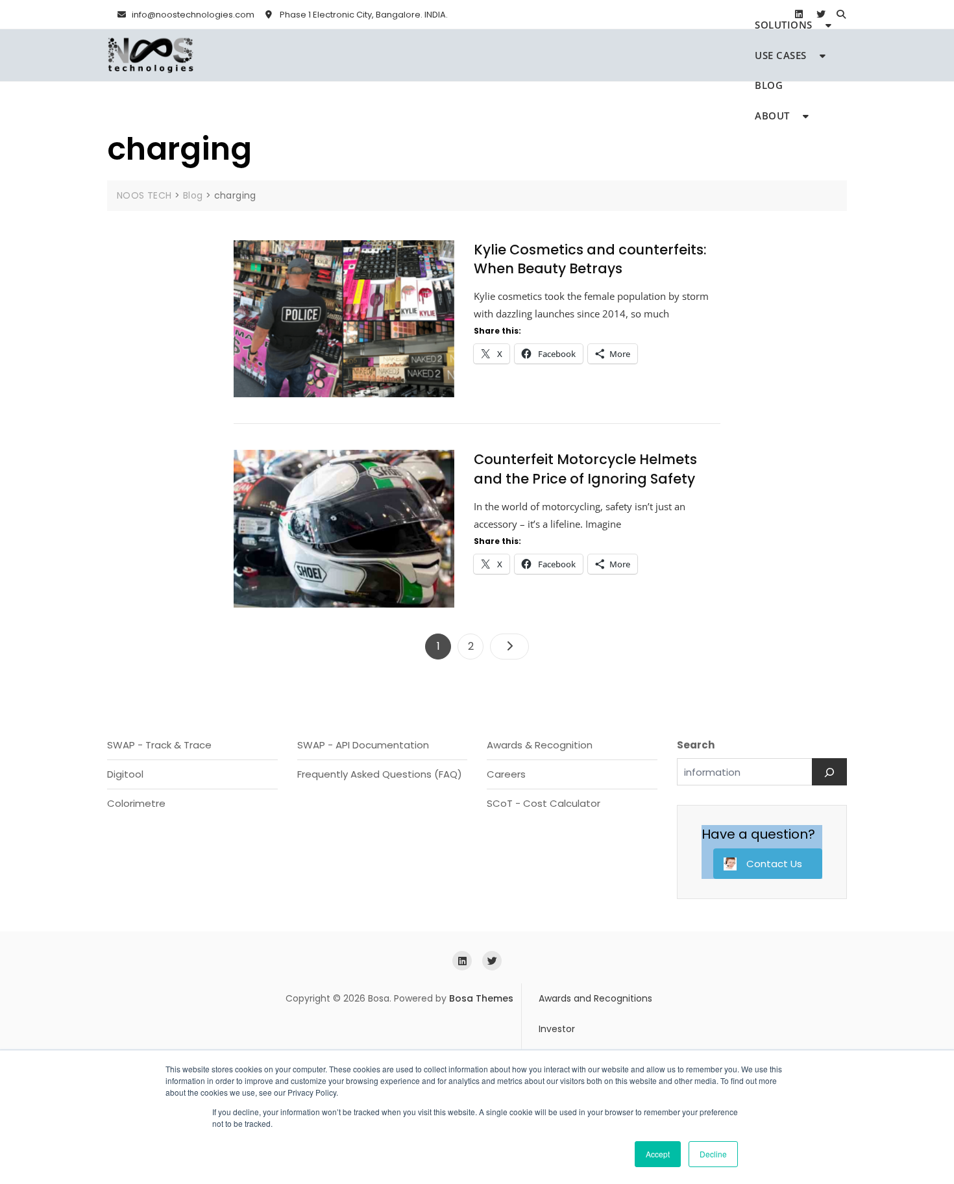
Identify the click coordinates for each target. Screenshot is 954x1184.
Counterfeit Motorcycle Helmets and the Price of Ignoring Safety (585, 468)
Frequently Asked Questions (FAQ (377, 774)
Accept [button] (658, 1153)
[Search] (829, 771)
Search (696, 745)
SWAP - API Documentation (363, 745)
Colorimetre (136, 803)
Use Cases (781, 55)
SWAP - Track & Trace (159, 745)
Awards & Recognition (540, 745)
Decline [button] (713, 1153)
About (772, 115)
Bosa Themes (481, 998)
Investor (557, 1028)
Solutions (784, 24)
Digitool (125, 774)
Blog (769, 85)
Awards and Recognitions (595, 998)
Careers (506, 774)
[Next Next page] (509, 647)
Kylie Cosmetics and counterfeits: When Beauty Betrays (590, 259)
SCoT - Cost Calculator (543, 803)
